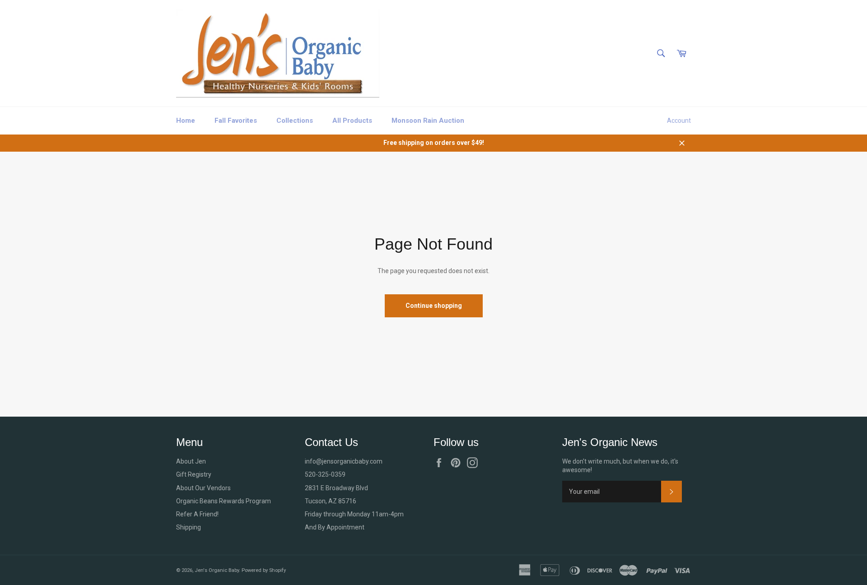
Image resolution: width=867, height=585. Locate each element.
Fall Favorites (235, 120)
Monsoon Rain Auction (428, 120)
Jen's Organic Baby (217, 570)
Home (185, 120)
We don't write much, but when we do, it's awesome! (620, 466)
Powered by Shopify (264, 570)
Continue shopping (434, 305)
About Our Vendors (203, 488)
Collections (294, 120)
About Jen (191, 461)
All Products (352, 120)
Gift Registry (193, 474)
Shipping (188, 527)
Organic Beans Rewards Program (223, 501)
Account (679, 120)
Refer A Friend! (197, 514)
